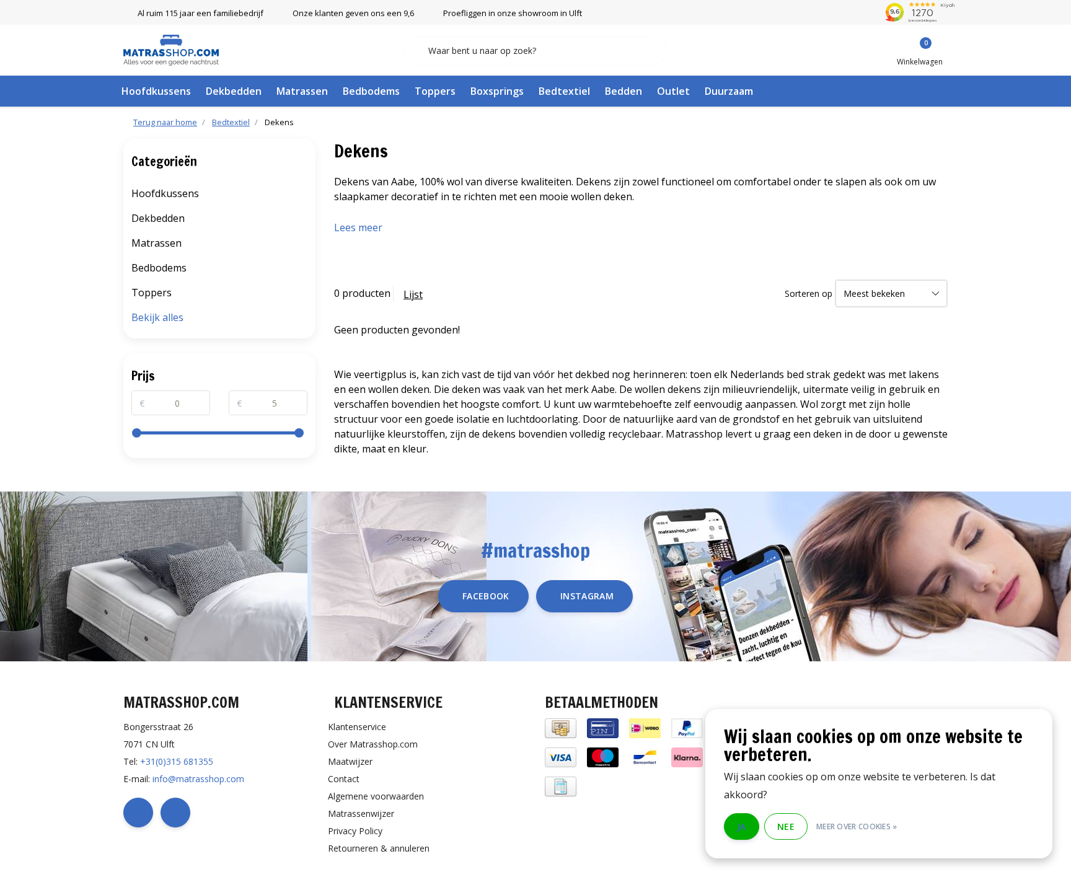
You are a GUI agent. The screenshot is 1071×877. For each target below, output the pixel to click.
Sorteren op (808, 293)
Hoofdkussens (156, 91)
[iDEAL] (645, 727)
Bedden (623, 91)
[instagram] (175, 812)
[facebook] (138, 812)
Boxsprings (497, 91)
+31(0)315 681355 (176, 761)
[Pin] (603, 727)
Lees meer (358, 227)
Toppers (435, 91)
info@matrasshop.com (198, 779)
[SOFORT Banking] (687, 756)
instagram (587, 596)
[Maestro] (603, 756)
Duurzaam (729, 91)
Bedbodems (371, 91)
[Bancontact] (645, 756)
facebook (485, 596)
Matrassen (302, 91)
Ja (741, 826)
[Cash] (560, 727)
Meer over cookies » (856, 826)
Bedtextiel (564, 91)
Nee (786, 826)
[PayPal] (687, 727)
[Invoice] (560, 785)
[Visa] (560, 756)
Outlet (673, 91)
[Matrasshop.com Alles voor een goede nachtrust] (171, 49)
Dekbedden (234, 91)
